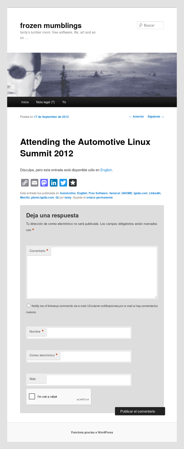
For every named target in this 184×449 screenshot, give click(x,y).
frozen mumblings (51, 25)
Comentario (38, 251)
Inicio (25, 102)
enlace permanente (99, 197)
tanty (67, 197)
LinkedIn (155, 193)
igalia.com (141, 193)
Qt (57, 197)
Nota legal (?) (45, 102)
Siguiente (156, 116)
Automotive (68, 193)
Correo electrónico (43, 355)
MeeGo (25, 197)
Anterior (136, 116)
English (106, 169)
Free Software (98, 193)
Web (32, 378)
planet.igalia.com (42, 197)
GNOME (126, 193)
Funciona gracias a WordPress (92, 432)
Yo (64, 102)
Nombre (36, 331)
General (114, 193)
